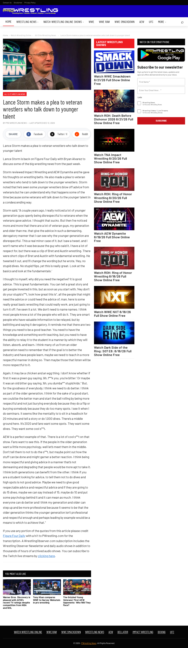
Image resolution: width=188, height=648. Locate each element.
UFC (151, 22)
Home (8, 21)
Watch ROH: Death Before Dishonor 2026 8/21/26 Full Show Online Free (113, 119)
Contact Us (7, 2)
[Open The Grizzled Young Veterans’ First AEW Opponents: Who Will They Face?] (77, 587)
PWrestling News (88, 643)
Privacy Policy (30, 2)
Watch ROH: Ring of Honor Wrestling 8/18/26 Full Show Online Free (113, 276)
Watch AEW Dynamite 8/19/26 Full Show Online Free (112, 237)
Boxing (162, 632)
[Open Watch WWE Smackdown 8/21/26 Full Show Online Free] (114, 61)
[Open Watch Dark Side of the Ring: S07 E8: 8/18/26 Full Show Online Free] (114, 333)
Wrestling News (27, 22)
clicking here (46, 556)
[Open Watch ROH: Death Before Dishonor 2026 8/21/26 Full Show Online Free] (114, 101)
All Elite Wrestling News (14, 94)
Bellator (123, 632)
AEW (141, 22)
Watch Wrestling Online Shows (63, 22)
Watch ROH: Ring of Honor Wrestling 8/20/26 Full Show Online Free (113, 197)
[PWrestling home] (30, 11)
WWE (91, 22)
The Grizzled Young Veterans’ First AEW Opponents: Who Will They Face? (77, 601)
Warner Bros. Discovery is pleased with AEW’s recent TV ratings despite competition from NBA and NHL (16, 602)
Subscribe (161, 120)
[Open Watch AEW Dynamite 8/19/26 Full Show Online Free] (114, 219)
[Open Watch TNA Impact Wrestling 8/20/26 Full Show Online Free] (114, 140)
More (162, 22)
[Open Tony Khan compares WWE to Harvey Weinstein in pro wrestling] (47, 587)
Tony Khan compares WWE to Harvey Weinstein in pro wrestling (46, 600)
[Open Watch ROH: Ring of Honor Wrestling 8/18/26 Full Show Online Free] (114, 258)
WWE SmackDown (125, 22)
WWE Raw (104, 22)
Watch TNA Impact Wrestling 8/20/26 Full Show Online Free (110, 158)
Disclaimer (18, 2)
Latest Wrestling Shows (109, 43)
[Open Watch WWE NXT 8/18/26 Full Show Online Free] (114, 297)
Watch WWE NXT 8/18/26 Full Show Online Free (112, 313)
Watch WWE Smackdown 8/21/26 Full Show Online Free (112, 80)
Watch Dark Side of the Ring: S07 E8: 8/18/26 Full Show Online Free (112, 351)
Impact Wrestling (143, 632)
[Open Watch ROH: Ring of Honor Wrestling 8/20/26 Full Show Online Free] (114, 179)
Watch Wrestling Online (21, 35)
